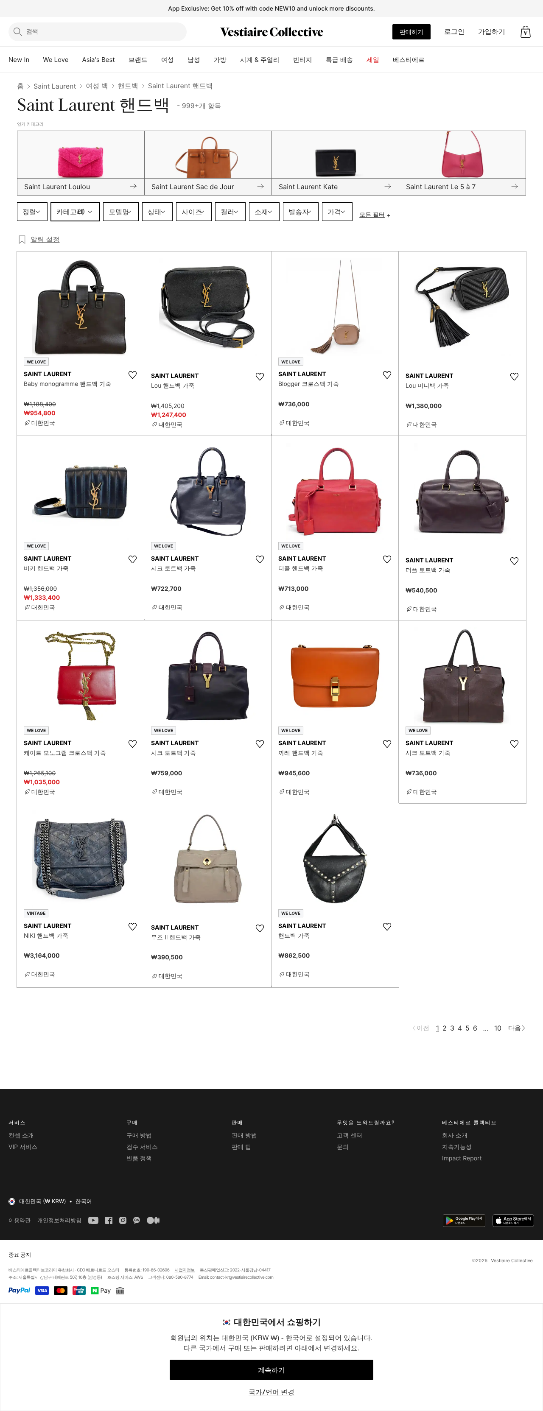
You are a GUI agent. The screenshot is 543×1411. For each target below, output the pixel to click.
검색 (32, 31)
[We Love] (75, 59)
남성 (194, 60)
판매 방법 (244, 1135)
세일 (373, 60)
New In (18, 60)
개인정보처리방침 (59, 1220)
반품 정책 (139, 1158)
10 (497, 1028)
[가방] (233, 59)
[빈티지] (319, 59)
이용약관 (19, 1220)
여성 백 (97, 85)
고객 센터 (349, 1135)
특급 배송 (339, 60)
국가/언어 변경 (271, 1392)
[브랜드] (154, 59)
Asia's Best (98, 60)
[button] (526, 32)
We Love (55, 60)
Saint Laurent (55, 86)
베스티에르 (409, 60)
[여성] (180, 59)
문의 (343, 1147)
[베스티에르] (431, 59)
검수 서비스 (142, 1147)
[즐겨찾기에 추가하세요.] (132, 375)
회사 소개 (454, 1135)
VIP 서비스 (22, 1147)
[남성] (207, 59)
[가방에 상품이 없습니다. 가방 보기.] (526, 32)
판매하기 (411, 31)
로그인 (454, 31)
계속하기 (271, 1370)
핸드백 (128, 85)
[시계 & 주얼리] (286, 59)
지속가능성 (457, 1147)
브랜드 (138, 60)
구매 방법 (139, 1135)
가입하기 (491, 31)
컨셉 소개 (21, 1135)
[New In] (36, 59)
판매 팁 (241, 1147)
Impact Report (462, 1158)
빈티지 (302, 60)
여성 (167, 60)
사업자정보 (185, 1270)
